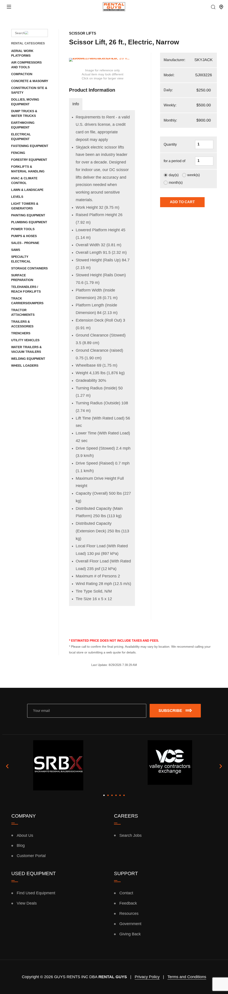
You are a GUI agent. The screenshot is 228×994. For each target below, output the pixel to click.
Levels (17, 196)
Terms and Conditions (186, 977)
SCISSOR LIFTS (82, 33)
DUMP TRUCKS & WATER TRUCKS (24, 113)
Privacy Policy (147, 977)
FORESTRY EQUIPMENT (29, 159)
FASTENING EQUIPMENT (29, 146)
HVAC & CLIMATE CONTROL (24, 180)
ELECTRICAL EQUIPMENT (21, 136)
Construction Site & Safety (29, 90)
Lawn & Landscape (27, 190)
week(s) (193, 175)
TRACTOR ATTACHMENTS (23, 312)
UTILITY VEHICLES (25, 340)
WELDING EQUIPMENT (28, 358)
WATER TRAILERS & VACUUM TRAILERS (26, 349)
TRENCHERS (20, 333)
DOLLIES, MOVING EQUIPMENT (25, 102)
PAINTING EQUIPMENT (28, 215)
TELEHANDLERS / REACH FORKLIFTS (26, 289)
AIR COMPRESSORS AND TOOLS (26, 65)
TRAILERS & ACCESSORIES (22, 324)
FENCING (18, 153)
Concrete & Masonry (29, 81)
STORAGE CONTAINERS (29, 268)
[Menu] (9, 6)
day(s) (174, 175)
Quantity (170, 144)
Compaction (21, 74)
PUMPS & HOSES (24, 236)
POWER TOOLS (23, 229)
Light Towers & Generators (24, 206)
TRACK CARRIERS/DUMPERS (27, 301)
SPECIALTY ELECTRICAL (21, 259)
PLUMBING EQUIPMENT (29, 222)
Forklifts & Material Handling (28, 169)
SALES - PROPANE (25, 243)
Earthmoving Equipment (23, 125)
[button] (7, 766)
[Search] (213, 7)
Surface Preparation (22, 277)
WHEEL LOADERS (24, 365)
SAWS (15, 250)
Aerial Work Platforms (22, 53)
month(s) (176, 182)
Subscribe (170, 710)
